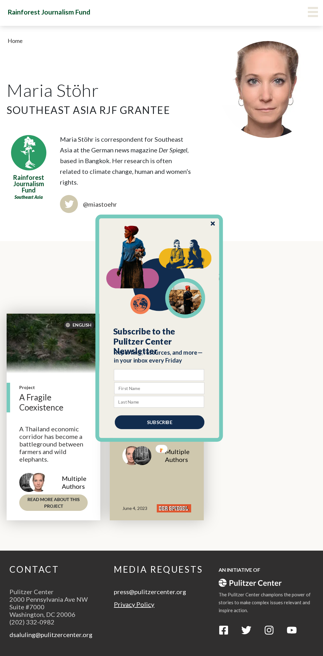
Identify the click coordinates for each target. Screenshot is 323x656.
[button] (159, 341)
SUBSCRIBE (159, 422)
